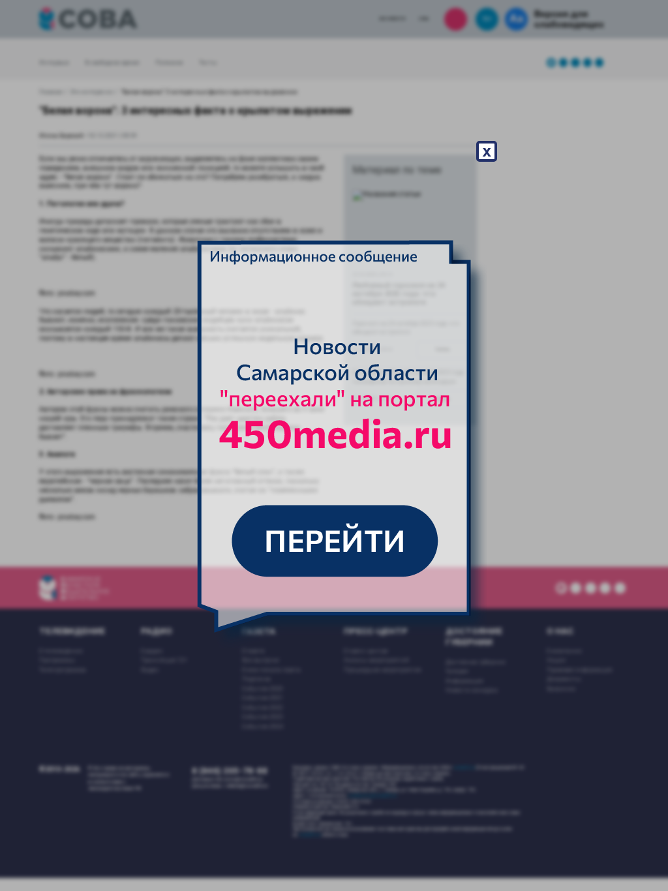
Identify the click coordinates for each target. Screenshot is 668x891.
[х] (334, 445)
